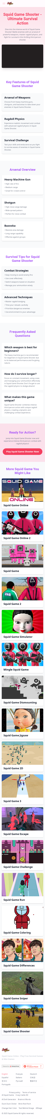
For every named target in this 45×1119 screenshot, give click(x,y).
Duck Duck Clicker (9, 1104)
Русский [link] (19, 1081)
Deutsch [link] (33, 1074)
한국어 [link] (4, 1081)
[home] (13, 3)
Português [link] (6, 1084)
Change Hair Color (9, 1108)
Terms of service (29, 1092)
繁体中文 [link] (33, 1081)
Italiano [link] (19, 1077)
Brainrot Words (24, 1099)
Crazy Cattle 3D (22, 1095)
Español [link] (5, 1077)
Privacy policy (14, 1092)
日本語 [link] (32, 1077)
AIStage (39, 1108)
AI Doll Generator (9, 1099)
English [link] (5, 1074)
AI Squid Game (8, 1095)
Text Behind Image (26, 1108)
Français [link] (19, 1074)
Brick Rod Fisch (24, 1104)
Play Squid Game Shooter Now (22, 451)
